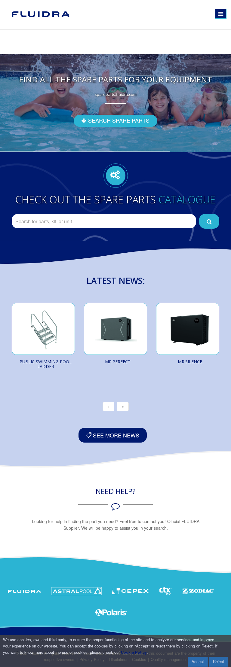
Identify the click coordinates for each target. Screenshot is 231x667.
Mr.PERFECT (118, 361)
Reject (218, 661)
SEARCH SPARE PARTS (118, 120)
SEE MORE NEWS (115, 435)
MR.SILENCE (190, 361)
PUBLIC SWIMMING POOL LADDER (46, 364)
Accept (198, 661)
